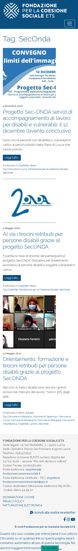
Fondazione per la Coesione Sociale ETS (49, 526)
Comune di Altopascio (19, 416)
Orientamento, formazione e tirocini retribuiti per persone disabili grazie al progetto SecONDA (36, 368)
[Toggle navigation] (69, 23)
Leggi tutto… (12, 157)
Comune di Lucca (17, 169)
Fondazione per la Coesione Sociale (48, 169)
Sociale (30, 412)
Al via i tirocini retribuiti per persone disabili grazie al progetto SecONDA (33, 240)
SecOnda (8, 172)
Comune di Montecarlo (23, 420)
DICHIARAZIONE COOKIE (18, 497)
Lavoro (33, 423)
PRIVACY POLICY (13, 501)
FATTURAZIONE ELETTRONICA (22, 505)
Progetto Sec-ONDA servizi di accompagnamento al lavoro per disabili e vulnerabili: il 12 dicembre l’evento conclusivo (37, 121)
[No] (60, 549)
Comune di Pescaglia (49, 420)
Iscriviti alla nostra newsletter (54, 512)
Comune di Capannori (45, 416)
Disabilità (23, 165)
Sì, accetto (49, 548)
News (33, 165)
